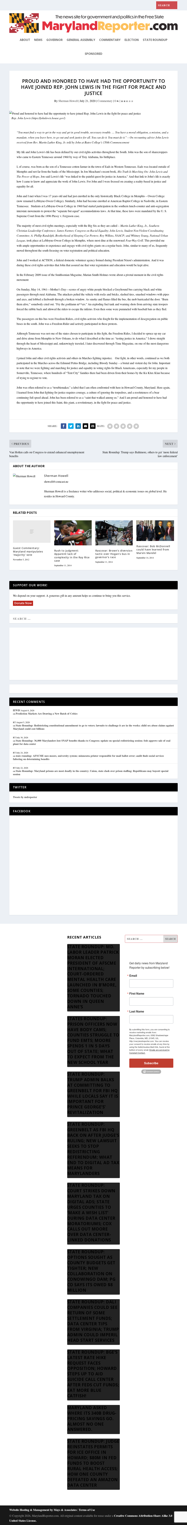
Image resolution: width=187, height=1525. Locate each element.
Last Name (136, 1011)
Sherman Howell (68, 101)
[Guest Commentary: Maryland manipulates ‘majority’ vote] (31, 531)
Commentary (110, 40)
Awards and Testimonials (23, 948)
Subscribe (151, 1063)
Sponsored (93, 54)
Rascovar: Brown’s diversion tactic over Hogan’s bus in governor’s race (114, 554)
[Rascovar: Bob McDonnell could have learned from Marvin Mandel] (155, 530)
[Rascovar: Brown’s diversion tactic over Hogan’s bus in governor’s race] (114, 532)
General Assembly (81, 40)
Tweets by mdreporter (25, 797)
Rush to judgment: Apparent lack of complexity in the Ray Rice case (72, 555)
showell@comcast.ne (56, 481)
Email (133, 975)
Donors (13, 965)
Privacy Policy (17, 983)
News (38, 40)
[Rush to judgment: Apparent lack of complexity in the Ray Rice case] (73, 532)
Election (132, 40)
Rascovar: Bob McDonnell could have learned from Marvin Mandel (153, 549)
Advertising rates (19, 974)
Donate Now (23, 603)
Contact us (15, 992)
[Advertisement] (93, 654)
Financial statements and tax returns (29, 957)
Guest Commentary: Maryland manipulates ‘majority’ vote (28, 551)
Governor (54, 40)
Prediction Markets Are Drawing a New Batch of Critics (46, 713)
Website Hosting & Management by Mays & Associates (43, 1510)
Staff (12, 939)
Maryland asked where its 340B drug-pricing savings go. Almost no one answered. (92, 1418)
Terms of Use (87, 1510)
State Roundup (155, 40)
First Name (136, 993)
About (25, 40)
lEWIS (16, 710)
